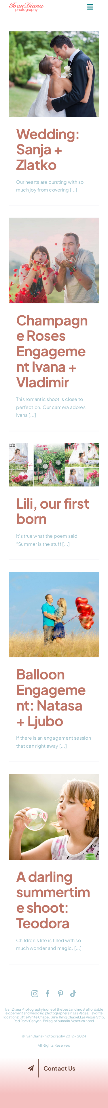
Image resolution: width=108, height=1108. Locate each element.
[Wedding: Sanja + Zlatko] (54, 74)
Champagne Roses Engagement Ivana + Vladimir (54, 247)
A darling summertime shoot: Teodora (54, 807)
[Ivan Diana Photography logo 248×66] (26, 4)
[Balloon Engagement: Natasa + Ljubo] (54, 614)
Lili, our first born (54, 459)
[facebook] (47, 993)
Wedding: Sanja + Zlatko (54, 64)
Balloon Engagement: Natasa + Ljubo (54, 605)
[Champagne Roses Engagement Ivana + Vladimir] (54, 260)
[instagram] (34, 993)
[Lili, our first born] (54, 464)
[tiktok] (73, 993)
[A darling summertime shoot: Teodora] (54, 817)
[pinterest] (60, 993)
